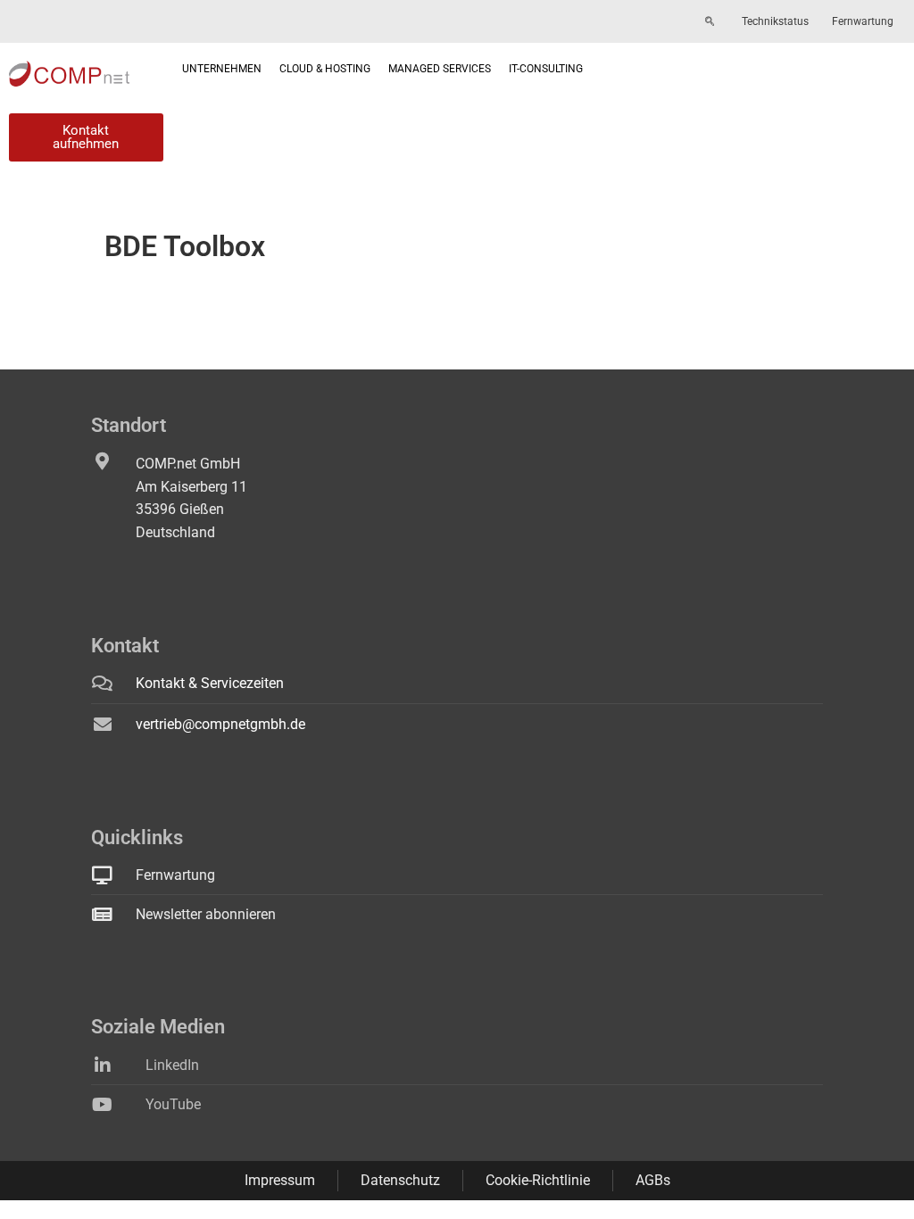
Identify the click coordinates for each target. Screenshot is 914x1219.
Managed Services (439, 68)
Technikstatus (775, 21)
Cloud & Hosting (324, 68)
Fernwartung (862, 21)
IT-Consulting (546, 68)
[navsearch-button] (709, 22)
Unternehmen (222, 68)
